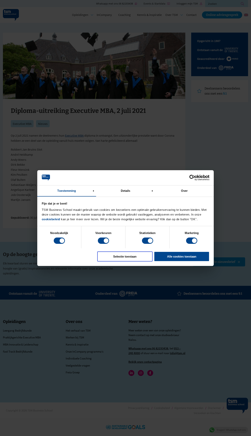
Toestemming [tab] (66, 190)
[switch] (103, 241)
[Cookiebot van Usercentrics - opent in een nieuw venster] (192, 178)
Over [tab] (184, 190)
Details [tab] (125, 190)
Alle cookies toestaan (181, 256)
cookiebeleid (51, 219)
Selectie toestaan (124, 256)
